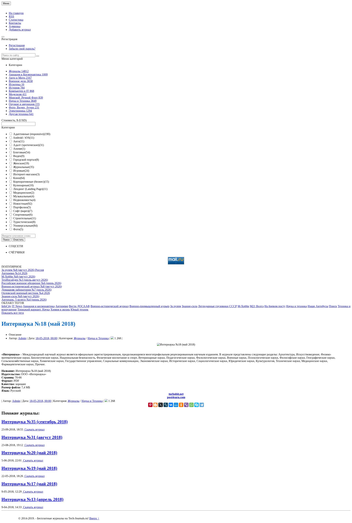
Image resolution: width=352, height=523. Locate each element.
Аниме (19, 148)
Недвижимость (24, 200)
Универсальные (25, 225)
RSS (11, 16)
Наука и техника (296, 306)
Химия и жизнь (60, 309)
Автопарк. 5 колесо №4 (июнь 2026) (24, 299)
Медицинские (23, 192)
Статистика (16, 19)
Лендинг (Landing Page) (30, 189)
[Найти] (37, 56)
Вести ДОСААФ (79, 306)
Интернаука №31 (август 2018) (31, 437)
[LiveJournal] (166, 405)
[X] (160, 405)
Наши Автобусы (318, 306)
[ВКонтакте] (171, 405)
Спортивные (22, 214)
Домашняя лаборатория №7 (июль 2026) (26, 289)
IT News (17, 306)
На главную (16, 13)
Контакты (15, 23)
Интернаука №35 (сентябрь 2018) (34, 421)
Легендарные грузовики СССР (217, 306)
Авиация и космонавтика (39, 306)
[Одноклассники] (181, 405)
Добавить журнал (20, 29)
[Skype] (196, 405)
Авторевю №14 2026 (14, 273)
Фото (18, 229)
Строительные (24, 218)
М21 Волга (257, 306)
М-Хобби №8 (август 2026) (18, 276)
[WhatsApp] (191, 405)
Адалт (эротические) (28, 145)
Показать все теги (12, 312)
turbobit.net (176, 394)
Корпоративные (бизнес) (31, 181)
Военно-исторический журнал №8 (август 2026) (31, 286)
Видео (18, 156)
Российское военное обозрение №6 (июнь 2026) (31, 283)
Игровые (21, 170)
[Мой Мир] (176, 405)
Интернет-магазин (26, 174)
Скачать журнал (34, 429)
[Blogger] (155, 405)
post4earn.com (176, 397)
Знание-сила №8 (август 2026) (20, 296)
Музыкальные (23, 196)
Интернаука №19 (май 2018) (29, 468)
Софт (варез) (22, 210)
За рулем (175, 306)
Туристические (24, 221)
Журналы (79, 338)
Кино (19, 178)
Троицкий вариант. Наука (33, 309)
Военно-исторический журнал (110, 306)
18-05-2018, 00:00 (46, 338)
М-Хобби (243, 306)
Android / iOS (23, 137)
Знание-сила (189, 306)
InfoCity (6, 306)
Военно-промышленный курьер (149, 306)
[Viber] (186, 405)
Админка (14, 26)
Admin (22, 338)
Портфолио (22, 207)
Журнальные (23, 167)
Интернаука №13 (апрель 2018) (32, 499)
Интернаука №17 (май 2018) (29, 483)
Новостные (22, 203)
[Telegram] (201, 405)
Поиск (333, 306)
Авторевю (61, 306)
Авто (18, 141)
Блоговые (21, 152)
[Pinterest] (150, 405)
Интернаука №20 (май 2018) (29, 452)
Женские (21, 163)
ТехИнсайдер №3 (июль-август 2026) (24, 279)
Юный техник (79, 309)
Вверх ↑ (94, 518)
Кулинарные (23, 185)
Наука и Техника (98, 338)
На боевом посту (274, 306)
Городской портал (26, 159)
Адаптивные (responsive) (31, 134)
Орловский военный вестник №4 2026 (25, 293)
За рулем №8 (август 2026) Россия (22, 269)
